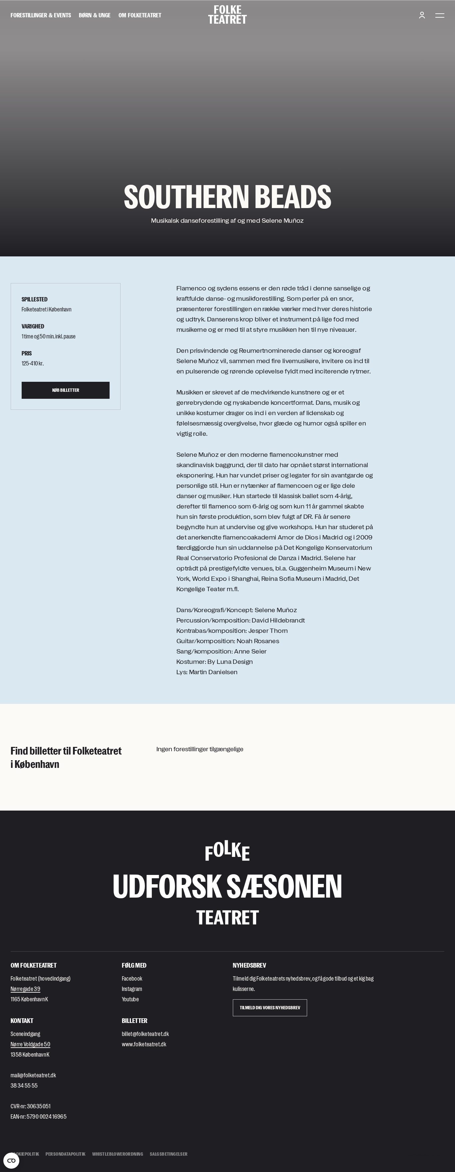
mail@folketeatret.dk (33, 1075)
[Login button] (422, 15)
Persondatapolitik (65, 1154)
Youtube (130, 999)
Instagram (132, 988)
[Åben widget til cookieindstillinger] (11, 1161)
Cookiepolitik (25, 1154)
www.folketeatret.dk (144, 1044)
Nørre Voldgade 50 (30, 1044)
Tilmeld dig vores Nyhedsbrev (270, 1007)
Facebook (132, 978)
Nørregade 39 (25, 988)
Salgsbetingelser (169, 1154)
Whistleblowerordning (117, 1154)
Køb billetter (65, 390)
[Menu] (439, 15)
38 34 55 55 (24, 1085)
